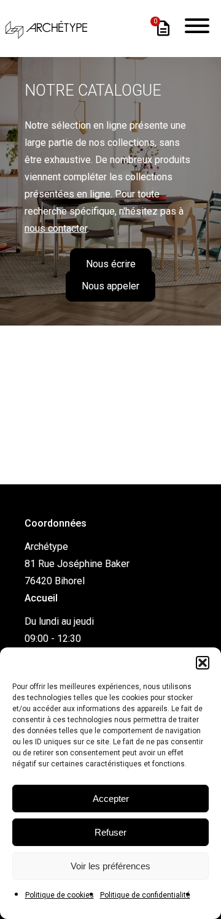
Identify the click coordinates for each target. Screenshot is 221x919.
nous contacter (56, 228)
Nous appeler (110, 286)
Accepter (111, 798)
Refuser (110, 832)
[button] (202, 663)
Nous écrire (111, 264)
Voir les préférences (110, 866)
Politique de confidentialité (145, 895)
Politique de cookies (59, 895)
